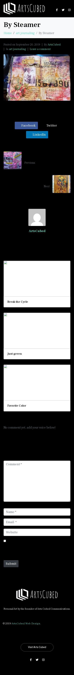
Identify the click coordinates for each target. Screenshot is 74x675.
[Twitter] (63, 9)
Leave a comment (40, 49)
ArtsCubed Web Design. (26, 623)
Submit (11, 564)
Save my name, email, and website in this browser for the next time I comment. (33, 547)
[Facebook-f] (57, 9)
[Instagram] (69, 9)
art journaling (17, 49)
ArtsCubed (54, 44)
